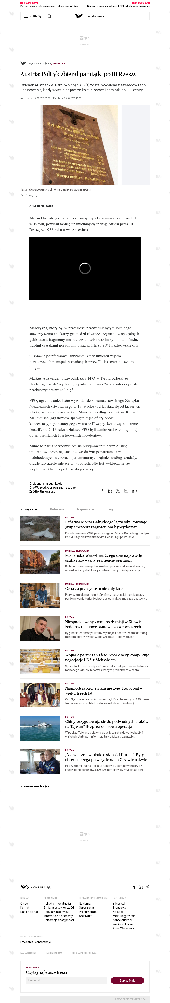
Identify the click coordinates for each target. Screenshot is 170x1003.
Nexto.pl (118, 911)
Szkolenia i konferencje (35, 942)
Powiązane (28, 509)
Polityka (59, 63)
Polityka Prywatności (57, 903)
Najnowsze (85, 509)
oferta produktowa (84, 953)
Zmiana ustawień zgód (59, 907)
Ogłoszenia (86, 907)
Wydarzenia (95, 16)
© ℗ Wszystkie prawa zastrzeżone (52, 487)
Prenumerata (88, 911)
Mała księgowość (124, 916)
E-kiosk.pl (119, 903)
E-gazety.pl (120, 907)
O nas (24, 903)
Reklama (85, 903)
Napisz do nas (29, 911)
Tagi (110, 509)
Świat (48, 63)
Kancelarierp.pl (122, 920)
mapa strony (28, 953)
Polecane (57, 509)
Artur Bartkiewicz (41, 205)
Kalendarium (54, 953)
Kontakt (25, 907)
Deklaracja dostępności (59, 920)
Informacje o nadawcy (58, 916)
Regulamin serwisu (56, 911)
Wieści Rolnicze (123, 924)
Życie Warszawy (123, 928)
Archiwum (85, 916)
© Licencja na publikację (46, 483)
